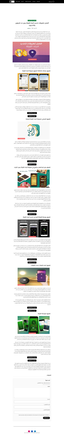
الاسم (48, 399)
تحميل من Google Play (32, 161)
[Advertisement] (32, 12)
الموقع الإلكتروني (47, 409)
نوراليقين (29, 28)
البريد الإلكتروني (47, 404)
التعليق (48, 386)
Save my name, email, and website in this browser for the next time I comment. (33, 415)
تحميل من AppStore (32, 116)
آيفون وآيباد (34, 20)
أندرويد (29, 20)
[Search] (10, 1)
